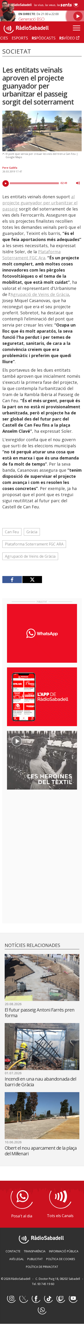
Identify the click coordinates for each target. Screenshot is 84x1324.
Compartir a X (32, 579)
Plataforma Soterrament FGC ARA (34, 544)
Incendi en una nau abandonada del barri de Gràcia (40, 1082)
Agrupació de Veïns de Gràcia (39, 294)
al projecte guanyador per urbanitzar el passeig (39, 203)
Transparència (35, 1251)
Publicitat (35, 1259)
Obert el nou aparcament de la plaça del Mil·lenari (41, 1151)
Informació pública (63, 1251)
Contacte (13, 1251)
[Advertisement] (42, 823)
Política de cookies (60, 1259)
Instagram (11, 1299)
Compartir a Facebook (12, 579)
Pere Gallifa (9, 167)
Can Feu (12, 531)
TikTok (48, 1299)
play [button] (5, 183)
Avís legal (16, 1259)
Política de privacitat (42, 1267)
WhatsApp (42, 1310)
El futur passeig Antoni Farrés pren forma (39, 1013)
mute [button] (78, 183)
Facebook (36, 1299)
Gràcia (31, 531)
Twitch (61, 1299)
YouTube (73, 1299)
